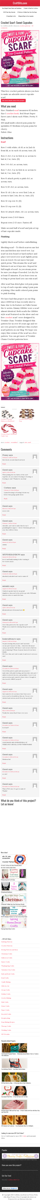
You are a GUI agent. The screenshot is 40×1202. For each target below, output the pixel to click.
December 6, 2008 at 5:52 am (10, 757)
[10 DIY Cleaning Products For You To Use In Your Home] (14, 915)
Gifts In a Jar (5, 986)
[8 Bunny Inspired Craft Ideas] (14, 878)
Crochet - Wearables (11, 442)
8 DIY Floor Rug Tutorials (9, 12)
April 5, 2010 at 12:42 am (8, 607)
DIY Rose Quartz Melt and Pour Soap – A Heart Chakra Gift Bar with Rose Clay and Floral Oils (20, 1111)
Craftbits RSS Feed (13, 1180)
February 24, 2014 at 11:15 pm (11, 490)
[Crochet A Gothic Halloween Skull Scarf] (9, 413)
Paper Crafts (5, 1010)
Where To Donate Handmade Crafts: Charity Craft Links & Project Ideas (19, 1160)
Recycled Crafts (6, 1014)
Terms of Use (15, 1197)
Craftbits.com (18, 1195)
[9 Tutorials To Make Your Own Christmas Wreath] (14, 903)
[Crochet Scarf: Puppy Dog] (27, 413)
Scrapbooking (5, 1018)
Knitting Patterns (6, 942)
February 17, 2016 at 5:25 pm (9, 457)
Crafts (24, 1136)
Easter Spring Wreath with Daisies (10, 1169)
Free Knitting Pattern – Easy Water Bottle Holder (13, 1069)
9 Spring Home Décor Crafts (8, 929)
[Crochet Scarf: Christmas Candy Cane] (9, 428)
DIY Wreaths (5, 1034)
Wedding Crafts (6, 1030)
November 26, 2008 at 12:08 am (10, 771)
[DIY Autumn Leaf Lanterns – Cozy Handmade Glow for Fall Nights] (14, 1124)
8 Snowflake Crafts (11, 16)
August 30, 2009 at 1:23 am (9, 691)
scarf (16, 110)
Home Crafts (5, 1006)
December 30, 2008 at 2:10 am (10, 740)
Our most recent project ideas (8, 867)
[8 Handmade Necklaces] (14, 891)
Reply (4, 464)
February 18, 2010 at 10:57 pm (10, 622)
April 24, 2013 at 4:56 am (8, 472)
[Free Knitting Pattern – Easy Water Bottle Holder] (14, 1068)
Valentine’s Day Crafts (8, 970)
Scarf (3, 142)
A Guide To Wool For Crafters (31, 8)
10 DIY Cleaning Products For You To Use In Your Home (14, 917)
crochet (8, 317)
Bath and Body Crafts (8, 974)
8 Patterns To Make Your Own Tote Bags (27, 12)
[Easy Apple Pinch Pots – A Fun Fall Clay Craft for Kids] (14, 1095)
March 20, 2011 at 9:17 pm (9, 508)
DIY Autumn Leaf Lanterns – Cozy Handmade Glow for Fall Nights (17, 1126)
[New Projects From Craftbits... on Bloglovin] (10, 1189)
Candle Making (6, 982)
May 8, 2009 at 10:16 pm (8, 710)
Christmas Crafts (6, 954)
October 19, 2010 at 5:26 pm (9, 574)
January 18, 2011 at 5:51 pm (9, 542)
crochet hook (13, 113)
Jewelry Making (6, 998)
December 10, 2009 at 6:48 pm (10, 668)
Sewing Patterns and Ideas (9, 950)
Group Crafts (5, 990)
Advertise (29, 1199)
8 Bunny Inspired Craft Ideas (8, 880)
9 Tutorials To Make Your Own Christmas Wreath (12, 904)
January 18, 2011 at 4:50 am (9, 557)
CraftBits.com (20, 3)
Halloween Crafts (6, 958)
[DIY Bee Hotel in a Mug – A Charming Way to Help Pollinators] (14, 1082)
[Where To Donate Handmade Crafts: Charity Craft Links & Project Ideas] (20, 1158)
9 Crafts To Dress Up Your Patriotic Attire (11, 865)
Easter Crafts (5, 962)
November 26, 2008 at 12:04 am (10, 786)
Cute (25, 442)
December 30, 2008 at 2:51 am (10, 725)
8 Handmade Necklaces (6, 892)
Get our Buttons (20, 1199)
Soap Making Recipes (8, 1022)
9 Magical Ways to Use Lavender (26, 16)
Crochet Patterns (25, 26)
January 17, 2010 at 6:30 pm (9, 641)
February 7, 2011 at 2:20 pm (9, 523)
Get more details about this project (13, 100)
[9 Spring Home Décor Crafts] (14, 927)
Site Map (7, 1197)
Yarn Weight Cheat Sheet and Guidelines (11, 8)
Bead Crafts (5, 978)
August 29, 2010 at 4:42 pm (9, 588)
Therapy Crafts (6, 1026)
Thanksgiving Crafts (7, 966)
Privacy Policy (33, 1195)
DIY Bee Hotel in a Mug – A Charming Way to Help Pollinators (16, 1083)
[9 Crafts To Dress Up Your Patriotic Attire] (14, 864)
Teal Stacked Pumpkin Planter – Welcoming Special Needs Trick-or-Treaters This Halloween (20, 1054)
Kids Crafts (4, 1002)
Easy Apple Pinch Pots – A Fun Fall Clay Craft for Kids (14, 1097)
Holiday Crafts (5, 994)
